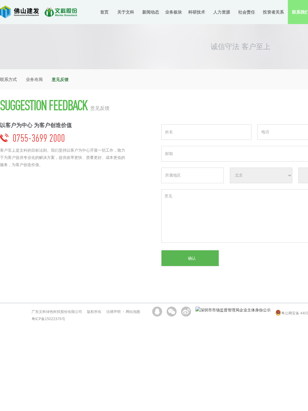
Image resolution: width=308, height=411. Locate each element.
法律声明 (113, 312)
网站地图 (133, 312)
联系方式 (8, 79)
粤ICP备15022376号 (48, 319)
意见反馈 (60, 79)
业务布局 (34, 79)
